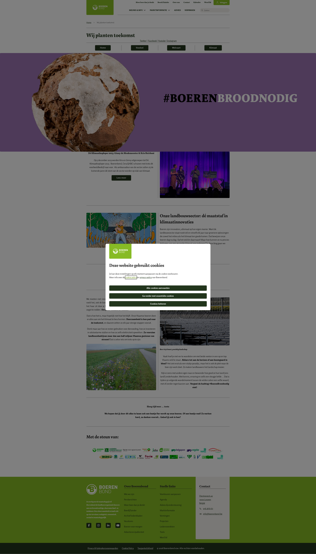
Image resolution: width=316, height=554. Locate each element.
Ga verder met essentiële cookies (158, 296)
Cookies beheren (158, 303)
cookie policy (131, 277)
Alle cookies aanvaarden (158, 288)
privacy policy (146, 277)
